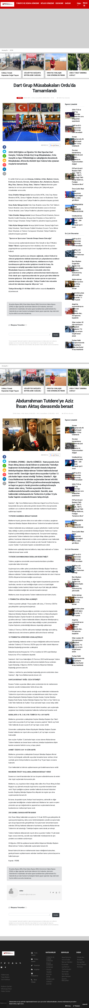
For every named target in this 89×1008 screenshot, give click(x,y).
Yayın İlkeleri (5, 977)
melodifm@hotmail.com (27, 894)
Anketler (80, 960)
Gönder (55, 335)
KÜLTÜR (49, 974)
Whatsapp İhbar (6, 989)
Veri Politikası (5, 979)
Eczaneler (65, 964)
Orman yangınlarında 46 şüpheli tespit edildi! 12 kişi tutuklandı (78, 141)
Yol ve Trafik (66, 960)
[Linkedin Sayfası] (17, 963)
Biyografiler (81, 962)
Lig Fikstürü (65, 967)
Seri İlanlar (65, 974)
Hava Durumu (66, 957)
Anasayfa (5, 50)
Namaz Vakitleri (67, 962)
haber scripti (4, 1005)
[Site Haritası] (2, 967)
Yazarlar (37, 965)
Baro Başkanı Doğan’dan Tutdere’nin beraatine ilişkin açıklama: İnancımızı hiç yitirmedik (77, 268)
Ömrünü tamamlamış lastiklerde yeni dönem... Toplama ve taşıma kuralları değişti (77, 157)
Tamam (77, 1006)
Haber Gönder (5, 991)
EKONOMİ (59, 3)
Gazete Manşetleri (65, 979)
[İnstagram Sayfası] (9, 963)
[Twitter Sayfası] (5, 963)
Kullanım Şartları (6, 986)
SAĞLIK (68, 3)
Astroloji (79, 967)
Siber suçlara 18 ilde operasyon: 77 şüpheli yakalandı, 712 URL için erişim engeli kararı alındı (77, 329)
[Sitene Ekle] (6, 967)
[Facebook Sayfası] (2, 963)
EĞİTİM (48, 984)
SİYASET (49, 981)
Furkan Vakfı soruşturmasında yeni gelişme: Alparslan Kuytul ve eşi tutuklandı (78, 345)
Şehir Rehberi (66, 976)
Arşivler (37, 969)
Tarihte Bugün (66, 969)
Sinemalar (65, 971)
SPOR (11, 50)
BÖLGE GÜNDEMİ (47, 3)
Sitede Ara (80, 957)
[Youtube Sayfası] (13, 963)
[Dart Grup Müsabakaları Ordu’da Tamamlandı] (31, 122)
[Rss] (21, 963)
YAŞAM (48, 972)
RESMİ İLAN (50, 979)
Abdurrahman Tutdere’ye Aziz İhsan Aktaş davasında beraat (77, 284)
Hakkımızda (5, 975)
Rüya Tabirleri (81, 964)
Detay (69, 1006)
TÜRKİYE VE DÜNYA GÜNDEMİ (27, 3)
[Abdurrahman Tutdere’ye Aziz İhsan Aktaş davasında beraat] (31, 434)
